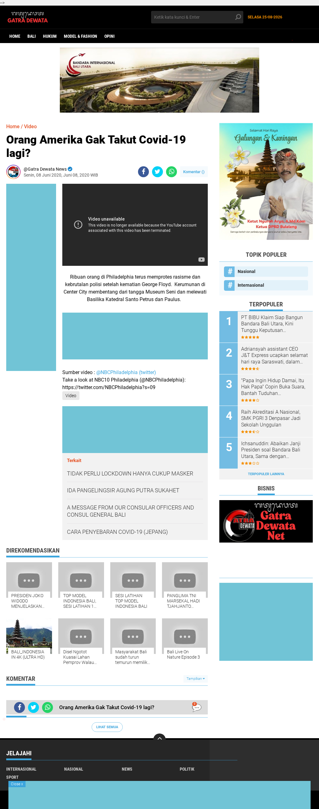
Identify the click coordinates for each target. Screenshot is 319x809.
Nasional (246, 271)
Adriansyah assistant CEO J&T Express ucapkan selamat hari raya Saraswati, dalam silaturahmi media (274, 355)
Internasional (251, 285)
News (127, 769)
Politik (187, 769)
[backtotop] (159, 739)
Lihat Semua (107, 727)
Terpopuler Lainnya (266, 474)
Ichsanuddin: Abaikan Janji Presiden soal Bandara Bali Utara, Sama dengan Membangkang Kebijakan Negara (271, 450)
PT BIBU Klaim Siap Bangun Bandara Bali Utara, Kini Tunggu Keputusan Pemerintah (272, 324)
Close (17, 784)
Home (14, 36)
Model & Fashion (80, 36)
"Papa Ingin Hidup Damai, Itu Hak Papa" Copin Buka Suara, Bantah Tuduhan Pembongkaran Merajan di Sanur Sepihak (273, 387)
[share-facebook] (143, 171)
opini (109, 36)
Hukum (50, 36)
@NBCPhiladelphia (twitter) (126, 372)
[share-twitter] (157, 171)
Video (30, 126)
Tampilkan (195, 679)
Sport (12, 777)
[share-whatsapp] (171, 171)
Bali (31, 36)
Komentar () (194, 171)
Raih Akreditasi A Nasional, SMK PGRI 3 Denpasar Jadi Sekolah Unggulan (271, 418)
